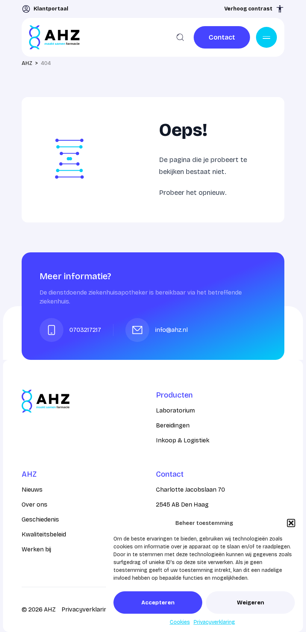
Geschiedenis (40, 519)
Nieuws (32, 489)
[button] (291, 523)
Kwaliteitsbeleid (44, 534)
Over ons (34, 504)
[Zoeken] (180, 37)
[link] (222, 37)
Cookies (180, 622)
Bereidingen (173, 425)
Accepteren (158, 602)
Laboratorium (175, 410)
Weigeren (250, 602)
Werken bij (36, 549)
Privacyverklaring (214, 622)
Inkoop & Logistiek (182, 440)
